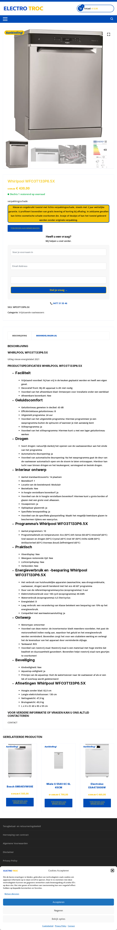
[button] (112, 870)
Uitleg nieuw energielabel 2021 (23, 359)
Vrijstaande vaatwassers (31, 312)
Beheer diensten (12, 894)
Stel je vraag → (58, 290)
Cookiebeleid (47, 926)
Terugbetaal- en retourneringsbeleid (22, 826)
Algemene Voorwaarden (15, 843)
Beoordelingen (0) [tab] (46, 335)
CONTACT (12, 722)
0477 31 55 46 (60, 303)
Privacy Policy (60, 926)
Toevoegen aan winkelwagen (25, 228)
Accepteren (58, 902)
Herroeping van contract (16, 834)
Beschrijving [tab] (19, 335)
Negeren (58, 910)
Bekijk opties (58, 918)
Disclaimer (8, 852)
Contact (71, 926)
